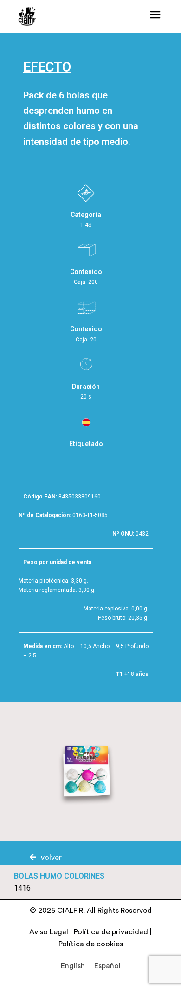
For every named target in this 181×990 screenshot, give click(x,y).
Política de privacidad (111, 932)
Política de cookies (90, 944)
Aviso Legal (48, 932)
